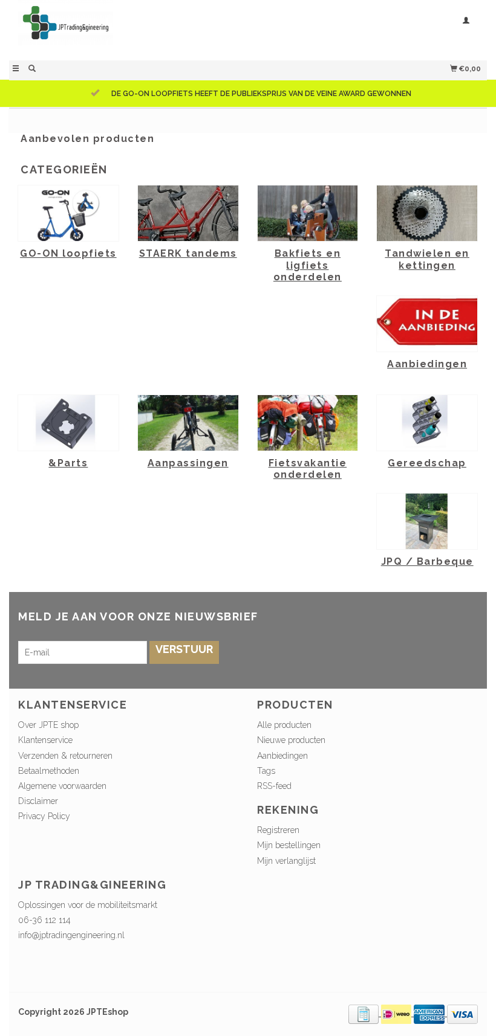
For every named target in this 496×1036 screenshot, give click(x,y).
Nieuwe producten (291, 740)
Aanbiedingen (282, 756)
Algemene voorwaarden (62, 786)
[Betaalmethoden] (364, 1013)
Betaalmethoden (48, 771)
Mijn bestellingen (289, 845)
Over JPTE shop (48, 725)
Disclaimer (38, 801)
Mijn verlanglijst (286, 861)
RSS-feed (274, 786)
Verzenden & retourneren (65, 756)
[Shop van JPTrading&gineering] (128, 28)
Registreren (278, 830)
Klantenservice (45, 740)
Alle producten (284, 725)
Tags (266, 771)
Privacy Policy (44, 816)
